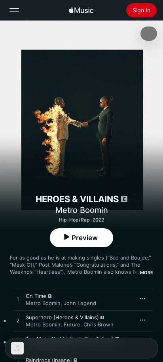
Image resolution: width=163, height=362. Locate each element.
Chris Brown (98, 324)
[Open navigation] (14, 10)
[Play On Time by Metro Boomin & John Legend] (18, 299)
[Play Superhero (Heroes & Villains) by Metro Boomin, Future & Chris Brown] (18, 320)
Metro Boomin (81, 210)
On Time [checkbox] (36, 296)
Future (72, 324)
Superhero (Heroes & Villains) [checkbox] (62, 317)
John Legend (80, 303)
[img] (81, 10)
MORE (146, 272)
